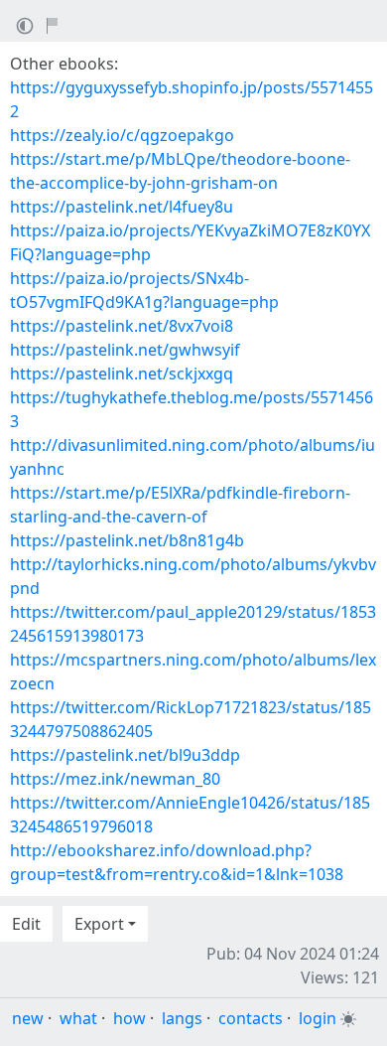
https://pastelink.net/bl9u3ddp (125, 755)
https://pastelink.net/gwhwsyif (125, 350)
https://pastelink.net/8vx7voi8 (121, 326)
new (28, 1018)
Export (99, 924)
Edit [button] (26, 924)
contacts (250, 1018)
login (317, 1018)
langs (182, 1018)
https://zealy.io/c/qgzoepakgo (122, 135)
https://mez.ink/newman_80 (115, 779)
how (129, 1018)
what (78, 1018)
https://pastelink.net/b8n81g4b (127, 540)
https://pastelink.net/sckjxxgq (121, 373)
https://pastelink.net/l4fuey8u (121, 207)
